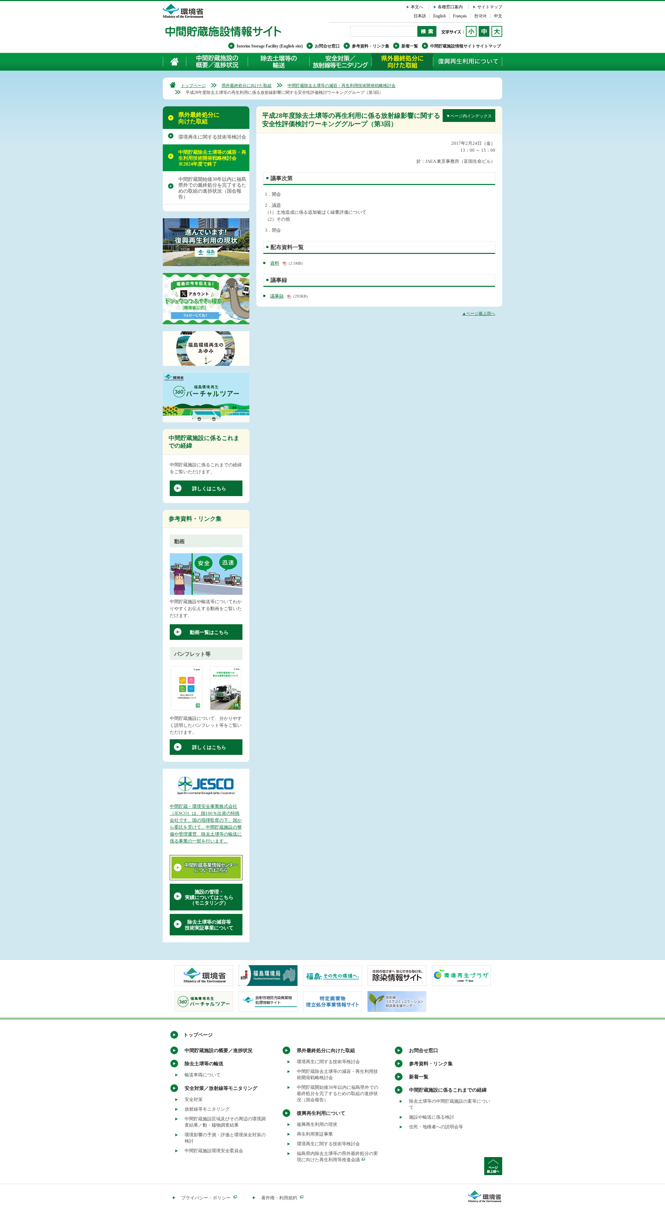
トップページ (193, 85)
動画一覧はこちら (209, 632)
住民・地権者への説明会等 (436, 1126)
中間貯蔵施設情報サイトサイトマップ (465, 46)
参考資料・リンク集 (370, 46)
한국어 (480, 16)
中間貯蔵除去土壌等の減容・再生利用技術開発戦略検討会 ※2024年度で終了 (212, 158)
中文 (498, 16)
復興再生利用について (467, 61)
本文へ (417, 7)
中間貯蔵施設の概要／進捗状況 (217, 61)
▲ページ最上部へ (478, 313)
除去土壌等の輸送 (204, 1063)
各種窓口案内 (450, 7)
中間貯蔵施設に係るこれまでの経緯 (448, 1090)
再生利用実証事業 (315, 1134)
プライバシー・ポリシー (206, 1197)
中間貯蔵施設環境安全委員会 (214, 1150)
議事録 (277, 296)
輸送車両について (203, 1074)
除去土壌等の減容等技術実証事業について (209, 924)
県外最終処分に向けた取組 (402, 61)
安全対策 (194, 1099)
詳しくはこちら (209, 488)
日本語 (420, 16)
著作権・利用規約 (279, 1197)
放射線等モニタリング (207, 1109)
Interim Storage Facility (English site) (270, 46)
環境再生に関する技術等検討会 (212, 137)
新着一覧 (409, 46)
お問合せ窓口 (327, 46)
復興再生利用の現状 (317, 1124)
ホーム (175, 61)
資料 (274, 263)
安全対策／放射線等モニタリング (340, 61)
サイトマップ (489, 7)
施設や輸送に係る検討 (431, 1117)
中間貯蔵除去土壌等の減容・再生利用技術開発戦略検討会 (341, 85)
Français (460, 16)
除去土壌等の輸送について (278, 61)
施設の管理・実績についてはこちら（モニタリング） (209, 897)
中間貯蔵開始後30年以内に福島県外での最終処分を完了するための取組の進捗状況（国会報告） (212, 188)
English (439, 16)
